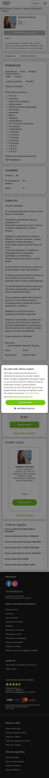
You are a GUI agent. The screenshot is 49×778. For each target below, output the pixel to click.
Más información (32, 393)
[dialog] (24, 389)
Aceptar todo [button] (25, 402)
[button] (24, 397)
